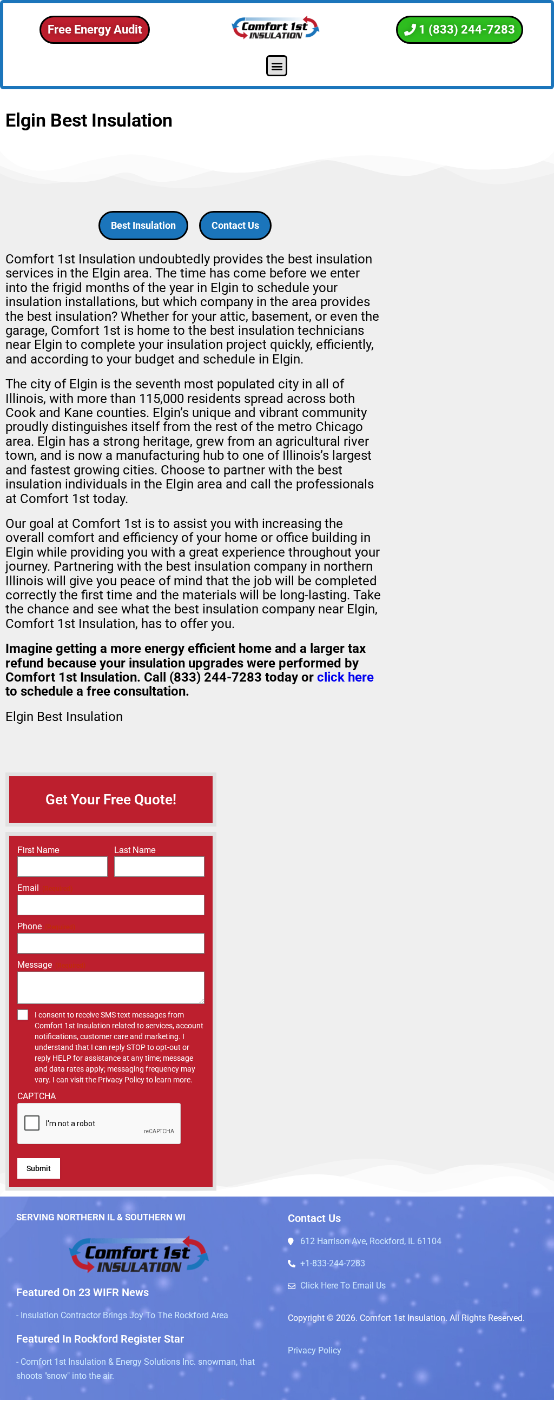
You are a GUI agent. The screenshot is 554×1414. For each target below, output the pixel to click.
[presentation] (99, 1124)
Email (44, 888)
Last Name (135, 850)
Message (51, 965)
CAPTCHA (36, 1096)
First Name (38, 850)
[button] (276, 65)
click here (345, 677)
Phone (46, 926)
